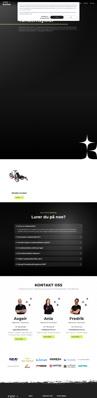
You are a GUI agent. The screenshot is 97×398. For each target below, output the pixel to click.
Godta (57, 17)
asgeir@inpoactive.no (20, 330)
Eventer (85, 3)
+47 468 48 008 (20, 327)
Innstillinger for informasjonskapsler (44, 17)
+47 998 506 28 (48, 327)
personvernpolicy (27, 9)
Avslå (71, 17)
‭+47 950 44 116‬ (76, 327)
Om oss (92, 3)
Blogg (79, 3)
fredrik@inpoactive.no (77, 330)
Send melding (19, 339)
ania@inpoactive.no (48, 330)
